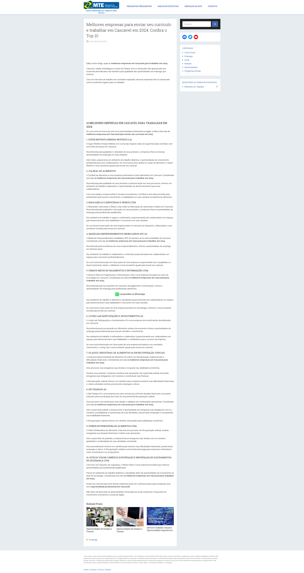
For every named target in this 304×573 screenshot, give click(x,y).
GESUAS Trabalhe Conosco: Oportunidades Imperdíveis (160, 528)
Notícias (188, 64)
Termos (101, 570)
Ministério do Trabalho (194, 87)
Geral (186, 60)
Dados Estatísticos (168, 6)
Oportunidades (191, 67)
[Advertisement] (130, 52)
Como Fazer (189, 52)
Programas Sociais (192, 71)
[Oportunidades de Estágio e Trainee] (100, 516)
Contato (212, 6)
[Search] (215, 24)
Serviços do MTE (193, 6)
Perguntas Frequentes (139, 6)
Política (108, 570)
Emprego (93, 540)
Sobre (86, 570)
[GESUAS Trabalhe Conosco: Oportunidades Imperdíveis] (160, 516)
